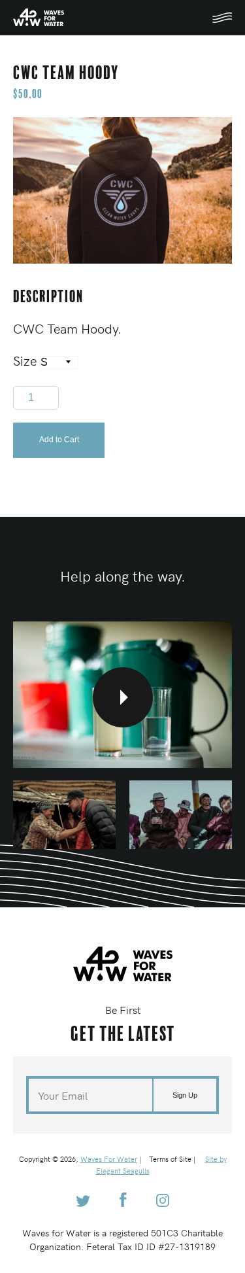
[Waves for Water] (38, 20)
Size (26, 360)
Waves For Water (108, 1159)
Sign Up (184, 1095)
